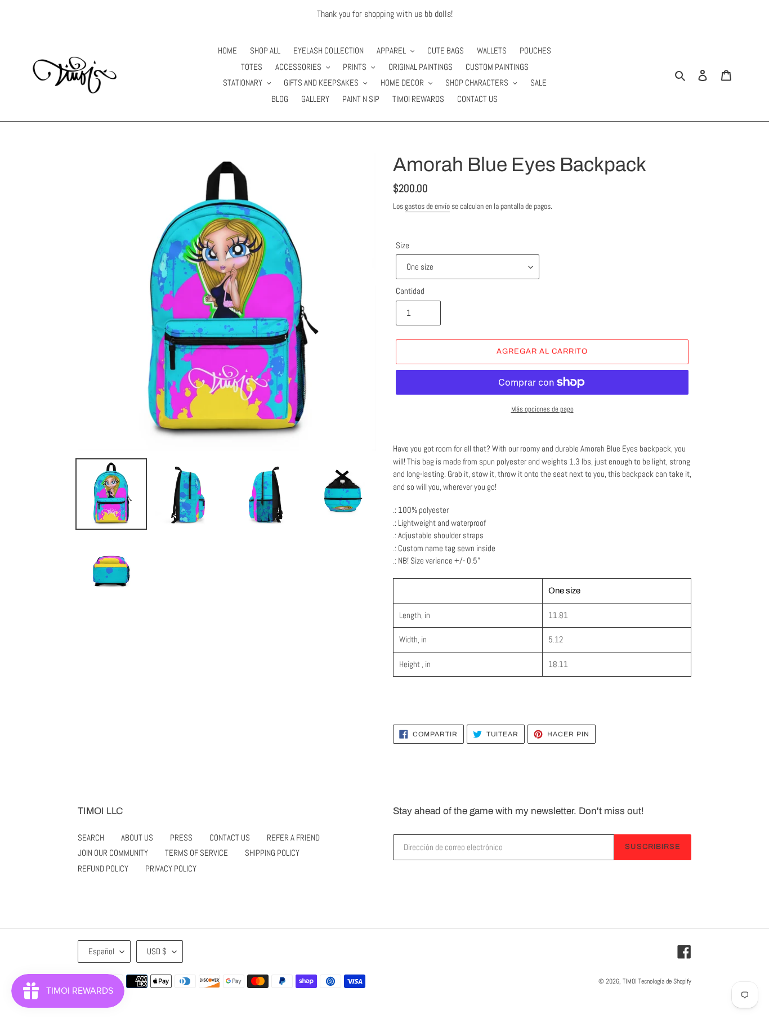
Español (101, 951)
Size (402, 245)
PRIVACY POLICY (170, 868)
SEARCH (91, 837)
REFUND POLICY (103, 868)
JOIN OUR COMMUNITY (113, 852)
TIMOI (630, 981)
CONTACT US (229, 837)
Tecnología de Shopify (664, 981)
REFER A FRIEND (293, 837)
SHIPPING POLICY (272, 852)
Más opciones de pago (542, 409)
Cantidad (410, 290)
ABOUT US (137, 837)
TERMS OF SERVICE (196, 852)
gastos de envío (427, 206)
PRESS (181, 837)
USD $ (157, 951)
